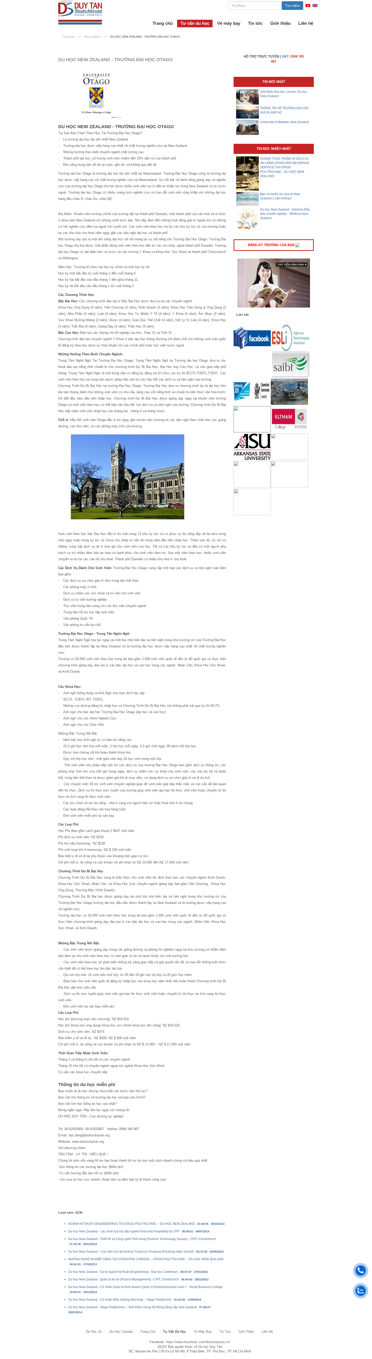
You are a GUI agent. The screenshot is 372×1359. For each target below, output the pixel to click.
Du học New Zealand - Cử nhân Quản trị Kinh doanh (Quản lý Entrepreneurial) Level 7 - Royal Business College (145, 1287)
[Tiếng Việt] (307, 5)
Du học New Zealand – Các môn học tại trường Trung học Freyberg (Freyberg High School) (131, 1251)
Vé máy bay (228, 23)
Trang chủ (163, 23)
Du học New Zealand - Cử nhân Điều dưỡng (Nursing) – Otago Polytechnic (120, 1299)
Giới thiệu (280, 23)
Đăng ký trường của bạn (271, 245)
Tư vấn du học (194, 23)
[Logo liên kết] (252, 338)
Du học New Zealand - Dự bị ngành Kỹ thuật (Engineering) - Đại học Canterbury (123, 1272)
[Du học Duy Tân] (80, 12)
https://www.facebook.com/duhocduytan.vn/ (198, 1342)
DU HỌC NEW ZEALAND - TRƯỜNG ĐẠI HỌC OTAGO (145, 36)
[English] (315, 5)
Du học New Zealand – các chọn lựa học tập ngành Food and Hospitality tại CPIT (124, 1231)
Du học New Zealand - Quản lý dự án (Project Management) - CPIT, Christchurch (123, 1279)
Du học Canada (121, 1331)
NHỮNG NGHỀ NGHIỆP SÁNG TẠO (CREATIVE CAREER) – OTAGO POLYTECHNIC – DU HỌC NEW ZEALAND (146, 1259)
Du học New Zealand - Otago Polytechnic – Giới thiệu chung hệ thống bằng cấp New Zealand (132, 1307)
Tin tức (255, 23)
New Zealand (92, 36)
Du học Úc (94, 1331)
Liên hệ (305, 23)
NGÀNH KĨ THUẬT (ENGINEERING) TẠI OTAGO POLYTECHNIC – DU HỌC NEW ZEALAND (131, 1224)
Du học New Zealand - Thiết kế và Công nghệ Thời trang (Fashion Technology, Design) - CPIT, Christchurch (142, 1239)
